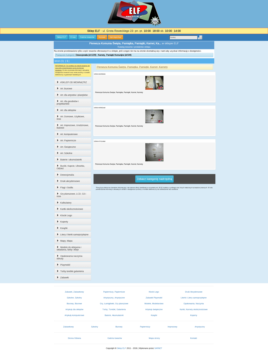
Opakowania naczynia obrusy (69, 257)
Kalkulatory (65, 203)
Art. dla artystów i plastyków (74, 95)
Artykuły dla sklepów (74, 309)
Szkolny (94, 327)
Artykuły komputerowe (74, 315)
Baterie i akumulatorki (71, 159)
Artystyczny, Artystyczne (114, 298)
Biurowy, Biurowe (74, 303)
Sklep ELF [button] (61, 37)
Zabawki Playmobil (154, 298)
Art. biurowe (66, 88)
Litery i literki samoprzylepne (74, 234)
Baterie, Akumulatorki (114, 315)
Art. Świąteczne (68, 147)
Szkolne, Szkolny (74, 298)
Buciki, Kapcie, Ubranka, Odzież (71, 167)
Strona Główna (74, 338)
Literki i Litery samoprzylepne (194, 298)
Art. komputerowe (69, 134)
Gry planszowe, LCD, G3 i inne (71, 195)
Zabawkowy (68, 327)
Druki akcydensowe (70, 181)
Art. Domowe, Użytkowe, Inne (71, 117)
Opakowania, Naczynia (194, 303)
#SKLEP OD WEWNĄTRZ (73, 82)
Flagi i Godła (66, 187)
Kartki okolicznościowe (71, 209)
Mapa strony (154, 338)
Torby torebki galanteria (72, 271)
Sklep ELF (121, 348)
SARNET (158, 348)
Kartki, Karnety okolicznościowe (194, 309)
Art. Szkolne (66, 153)
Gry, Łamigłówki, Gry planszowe (114, 303)
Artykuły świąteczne (154, 309)
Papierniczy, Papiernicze (114, 292)
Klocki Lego (66, 215)
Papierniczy (145, 327)
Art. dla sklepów (68, 110)
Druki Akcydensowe (193, 292)
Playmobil (65, 265)
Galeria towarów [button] (87, 37)
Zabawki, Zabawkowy (74, 292)
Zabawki (64, 277)
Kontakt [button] (102, 37)
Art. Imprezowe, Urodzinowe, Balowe (73, 126)
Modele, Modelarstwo (153, 303)
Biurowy (118, 327)
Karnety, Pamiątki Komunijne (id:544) (114, 55)
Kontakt (193, 338)
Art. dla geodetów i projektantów (68, 102)
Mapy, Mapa (66, 241)
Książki (64, 228)
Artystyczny (200, 327)
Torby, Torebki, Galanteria (114, 309)
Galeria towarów (114, 338)
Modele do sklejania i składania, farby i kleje (69, 248)
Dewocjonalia (67, 175)
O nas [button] (73, 37)
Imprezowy (172, 327)
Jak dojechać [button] (115, 37)
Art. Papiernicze (68, 140)
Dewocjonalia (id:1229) (86, 55)
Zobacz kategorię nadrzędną (154, 178)
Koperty (64, 222)
